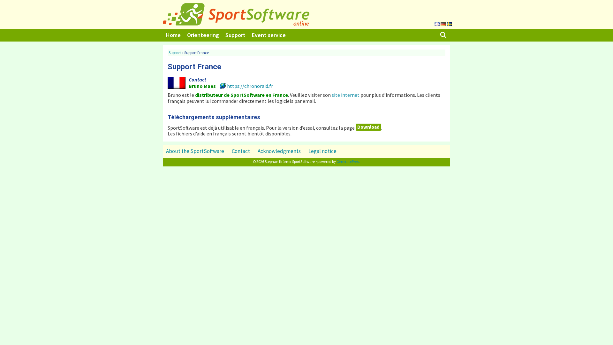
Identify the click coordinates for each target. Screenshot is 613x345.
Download (368, 127)
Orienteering (203, 35)
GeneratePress (348, 161)
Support (235, 35)
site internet (345, 95)
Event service (269, 35)
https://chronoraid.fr (250, 86)
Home (173, 35)
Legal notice (322, 151)
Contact (241, 151)
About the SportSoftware (195, 151)
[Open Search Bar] (443, 35)
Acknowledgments (279, 151)
